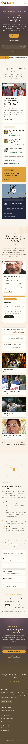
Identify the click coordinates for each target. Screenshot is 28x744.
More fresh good (11, 163)
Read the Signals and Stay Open (13, 277)
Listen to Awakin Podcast (7, 718)
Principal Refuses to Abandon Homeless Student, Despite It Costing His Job (11, 101)
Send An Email (5, 733)
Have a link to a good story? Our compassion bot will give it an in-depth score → (14, 160)
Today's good (14, 35)
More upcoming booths (9, 320)
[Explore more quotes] (14, 174)
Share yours (8, 444)
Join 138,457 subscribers (14, 651)
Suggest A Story (6, 725)
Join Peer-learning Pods (6, 713)
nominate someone (17, 444)
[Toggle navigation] (25, 3)
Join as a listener (9, 316)
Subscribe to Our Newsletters (8, 710)
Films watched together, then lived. (13, 204)
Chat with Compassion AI (6, 715)
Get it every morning (14, 40)
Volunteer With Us (6, 730)
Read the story (8, 119)
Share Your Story (6, 728)
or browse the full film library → (10, 216)
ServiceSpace (20, 740)
